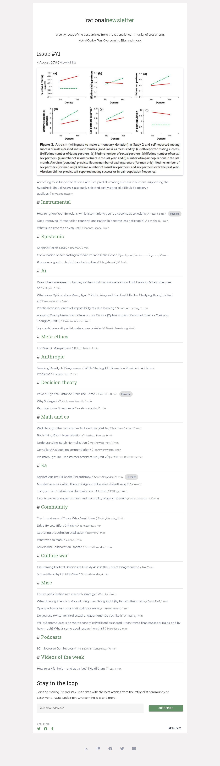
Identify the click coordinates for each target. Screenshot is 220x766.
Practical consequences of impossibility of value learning (75, 308)
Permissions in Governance (55, 408)
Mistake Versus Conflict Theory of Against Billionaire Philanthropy (81, 484)
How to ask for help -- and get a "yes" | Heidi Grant (71, 668)
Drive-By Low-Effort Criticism (57, 525)
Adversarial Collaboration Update (59, 547)
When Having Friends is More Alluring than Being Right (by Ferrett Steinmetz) (91, 601)
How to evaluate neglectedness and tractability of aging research (82, 498)
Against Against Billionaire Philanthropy (64, 477)
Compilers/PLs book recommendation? (64, 449)
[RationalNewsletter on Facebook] (110, 749)
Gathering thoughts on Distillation (60, 532)
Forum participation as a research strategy (66, 594)
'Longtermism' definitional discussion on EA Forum (72, 491)
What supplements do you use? (59, 228)
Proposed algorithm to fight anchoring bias (67, 262)
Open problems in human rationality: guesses (68, 608)
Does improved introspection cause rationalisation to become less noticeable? (91, 221)
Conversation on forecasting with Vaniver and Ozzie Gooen (77, 255)
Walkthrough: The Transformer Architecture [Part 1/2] (73, 428)
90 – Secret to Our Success (55, 648)
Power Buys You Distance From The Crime (66, 394)
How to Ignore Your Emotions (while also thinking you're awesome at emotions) (92, 213)
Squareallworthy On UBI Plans (57, 574)
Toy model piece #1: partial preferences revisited (70, 328)
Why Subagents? (49, 401)
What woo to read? (50, 540)
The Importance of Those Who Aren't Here (66, 518)
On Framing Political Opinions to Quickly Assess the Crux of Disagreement (88, 567)
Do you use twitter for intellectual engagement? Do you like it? (80, 615)
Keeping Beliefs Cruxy (52, 248)
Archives (175, 728)
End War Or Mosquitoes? (54, 348)
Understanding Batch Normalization (62, 442)
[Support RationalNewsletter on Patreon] (98, 749)
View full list (68, 62)
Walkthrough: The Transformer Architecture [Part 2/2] (73, 457)
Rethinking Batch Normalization (59, 435)
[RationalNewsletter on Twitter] (122, 749)
